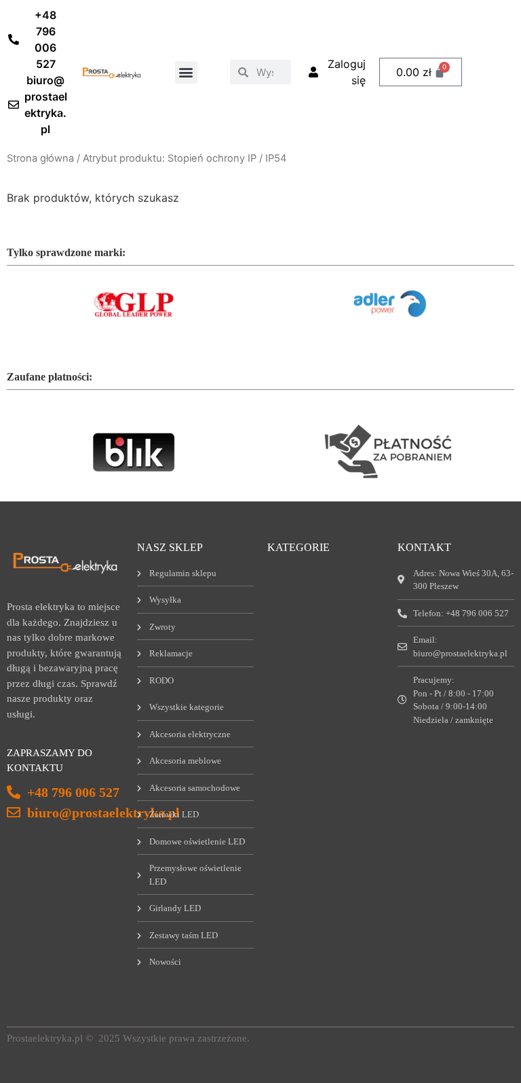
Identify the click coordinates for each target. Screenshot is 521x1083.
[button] (186, 72)
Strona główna (40, 158)
